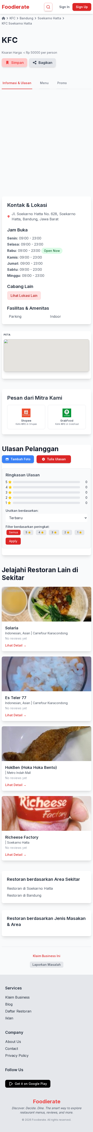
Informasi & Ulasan (17, 83)
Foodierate (15, 7)
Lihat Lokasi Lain (24, 295)
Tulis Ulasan (56, 459)
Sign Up (82, 7)
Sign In (64, 7)
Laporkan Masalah (46, 964)
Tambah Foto (20, 459)
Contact (11, 1048)
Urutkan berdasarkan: (22, 510)
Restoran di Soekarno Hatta (30, 888)
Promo (62, 83)
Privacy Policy (17, 1055)
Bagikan (45, 62)
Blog (9, 1004)
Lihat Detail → (15, 645)
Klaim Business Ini (46, 956)
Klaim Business (17, 997)
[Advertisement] (46, 142)
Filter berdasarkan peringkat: (28, 527)
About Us (13, 1041)
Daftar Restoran (18, 1011)
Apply (13, 541)
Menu (44, 83)
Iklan (9, 1018)
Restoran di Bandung (24, 895)
